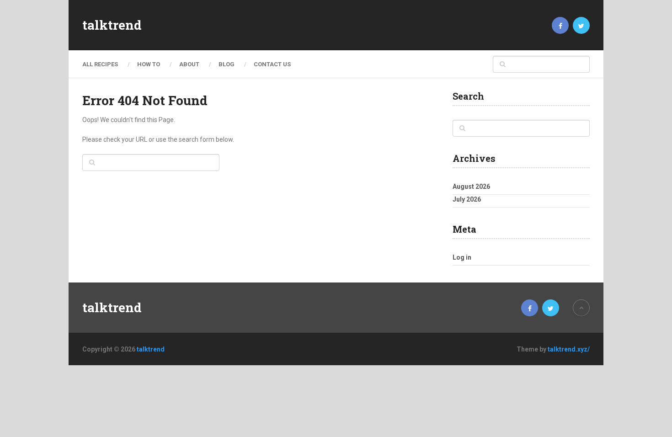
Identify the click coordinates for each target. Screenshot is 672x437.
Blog (227, 64)
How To (148, 64)
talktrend (112, 25)
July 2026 (467, 199)
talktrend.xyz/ (569, 349)
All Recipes (100, 64)
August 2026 (471, 186)
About (189, 64)
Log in (462, 257)
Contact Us (272, 64)
